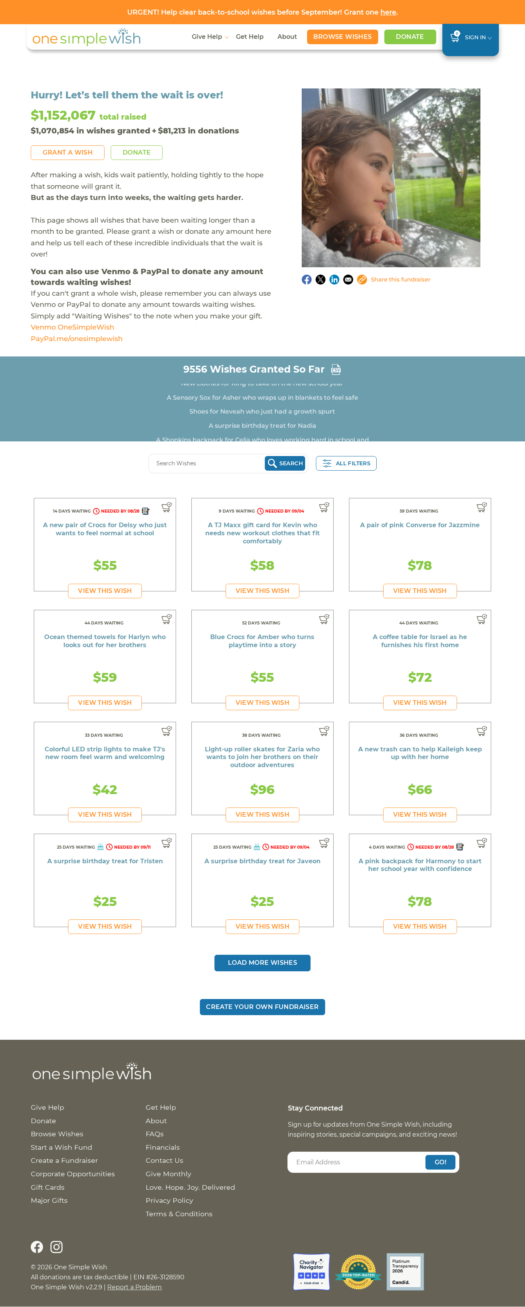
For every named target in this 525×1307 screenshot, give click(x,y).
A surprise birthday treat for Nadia (262, 414)
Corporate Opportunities (73, 1174)
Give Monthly (168, 1174)
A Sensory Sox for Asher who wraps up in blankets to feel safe (262, 386)
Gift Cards (48, 1187)
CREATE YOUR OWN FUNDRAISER (262, 1007)
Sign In (475, 37)
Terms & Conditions (179, 1214)
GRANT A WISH (68, 152)
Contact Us (164, 1160)
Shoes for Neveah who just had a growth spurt (262, 400)
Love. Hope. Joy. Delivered (190, 1187)
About (287, 36)
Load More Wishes (262, 962)
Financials (163, 1147)
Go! (440, 1161)
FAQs (155, 1134)
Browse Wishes (342, 36)
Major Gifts (49, 1200)
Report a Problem (134, 1287)
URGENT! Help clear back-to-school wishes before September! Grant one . (262, 12)
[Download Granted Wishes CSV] (336, 369)
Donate (410, 36)
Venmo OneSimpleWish (72, 327)
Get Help (250, 36)
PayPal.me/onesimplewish (77, 338)
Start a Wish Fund (61, 1147)
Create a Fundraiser (64, 1160)
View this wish (104, 590)
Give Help (207, 36)
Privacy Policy (169, 1200)
